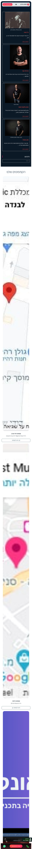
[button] (16, 4)
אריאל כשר (25, 71)
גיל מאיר (26, 32)
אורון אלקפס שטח (24, 107)
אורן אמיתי (26, 140)
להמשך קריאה (25, 41)
